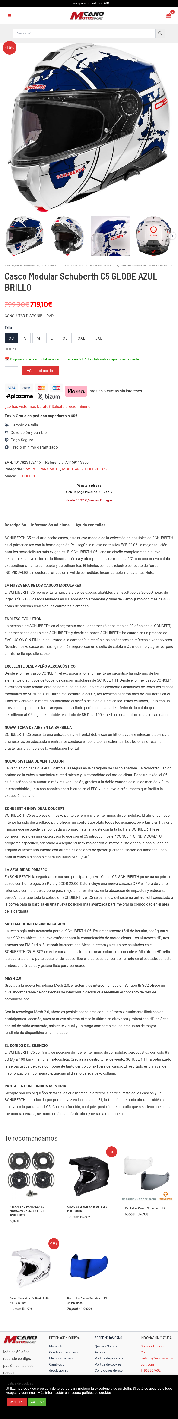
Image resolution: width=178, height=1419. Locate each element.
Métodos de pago (61, 1358)
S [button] (25, 338)
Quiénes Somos (106, 1346)
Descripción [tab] (15, 525)
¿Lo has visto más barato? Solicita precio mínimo (48, 406)
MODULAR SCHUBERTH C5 (104, 265)
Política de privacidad (110, 1358)
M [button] (38, 338)
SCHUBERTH (27, 476)
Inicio (7, 265)
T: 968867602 (151, 1370)
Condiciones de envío (64, 1352)
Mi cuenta (56, 1346)
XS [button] (11, 338)
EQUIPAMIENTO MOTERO (25, 265)
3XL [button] (98, 338)
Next (172, 235)
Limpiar (10, 349)
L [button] (52, 338)
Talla (8, 327)
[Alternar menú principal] (9, 15)
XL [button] (65, 338)
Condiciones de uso (109, 1370)
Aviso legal (102, 1352)
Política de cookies (108, 1364)
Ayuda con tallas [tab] (90, 525)
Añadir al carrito (40, 370)
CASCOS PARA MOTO (52, 265)
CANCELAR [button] (17, 1402)
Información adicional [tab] (51, 525)
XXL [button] (81, 338)
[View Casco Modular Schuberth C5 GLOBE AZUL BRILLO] (24, 236)
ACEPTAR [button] (37, 1402)
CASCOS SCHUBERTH (76, 265)
